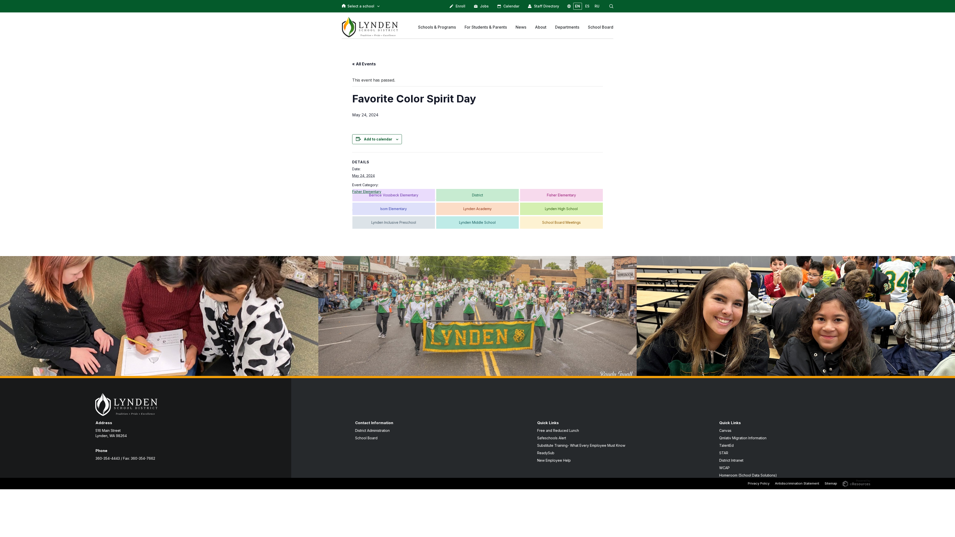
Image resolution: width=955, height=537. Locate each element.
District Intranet (731, 460)
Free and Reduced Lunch (558, 430)
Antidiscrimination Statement (797, 483)
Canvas (725, 430)
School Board (366, 438)
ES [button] (587, 6)
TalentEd (726, 445)
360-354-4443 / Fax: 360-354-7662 (125, 458)
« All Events (364, 63)
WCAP (724, 468)
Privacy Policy (758, 483)
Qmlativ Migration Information (742, 438)
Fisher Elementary (366, 191)
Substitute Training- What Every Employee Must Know (581, 445)
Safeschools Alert (551, 438)
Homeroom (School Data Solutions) (748, 475)
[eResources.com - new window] (856, 483)
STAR (723, 453)
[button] (611, 6)
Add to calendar (378, 139)
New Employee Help (554, 460)
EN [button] (577, 6)
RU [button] (597, 6)
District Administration (372, 430)
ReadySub (545, 453)
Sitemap (831, 483)
